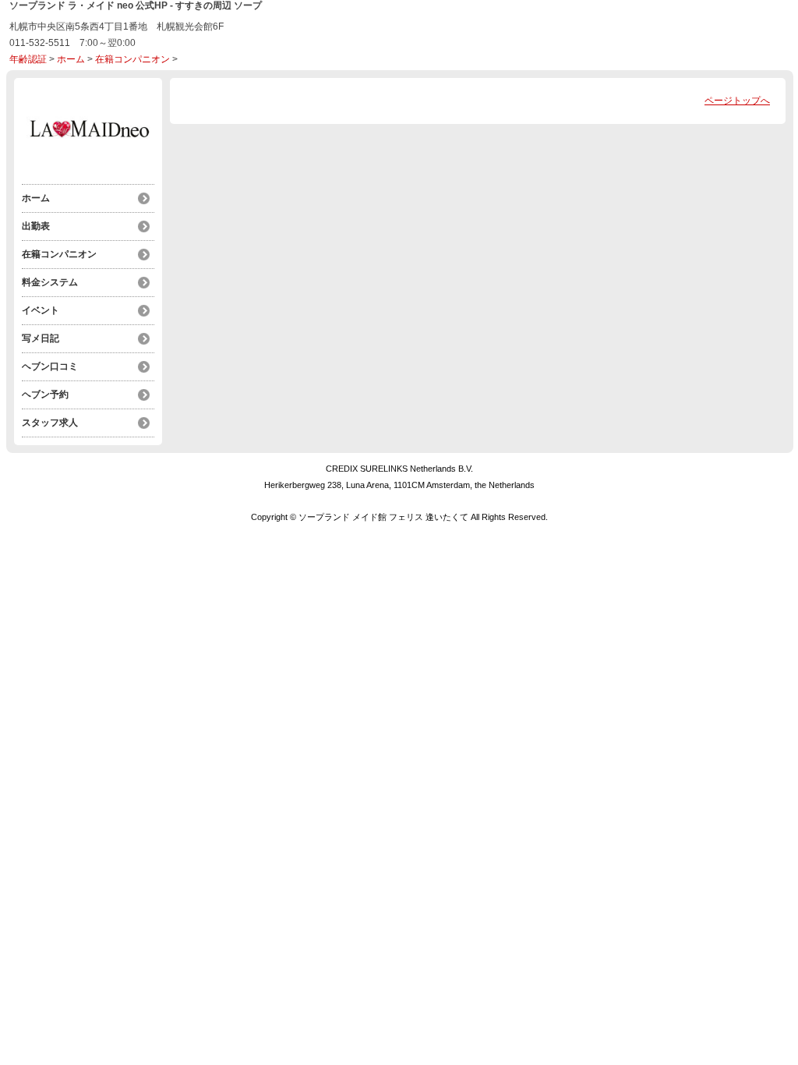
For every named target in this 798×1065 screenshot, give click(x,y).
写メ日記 (40, 338)
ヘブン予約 (45, 394)
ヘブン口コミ (50, 366)
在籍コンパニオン (132, 59)
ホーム (71, 59)
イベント (40, 310)
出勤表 (36, 226)
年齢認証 (28, 59)
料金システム (50, 282)
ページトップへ (737, 100)
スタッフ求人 (50, 422)
